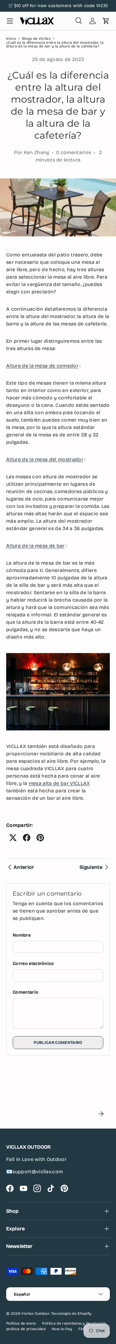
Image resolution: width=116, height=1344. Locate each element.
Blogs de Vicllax (36, 38)
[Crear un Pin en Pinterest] (40, 837)
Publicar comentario (58, 1042)
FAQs (83, 1329)
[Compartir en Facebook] (26, 837)
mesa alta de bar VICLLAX (59, 783)
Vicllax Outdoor (35, 1313)
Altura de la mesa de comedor (42, 366)
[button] (106, 21)
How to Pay (62, 1329)
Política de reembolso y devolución (74, 1323)
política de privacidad (25, 1329)
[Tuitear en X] (13, 837)
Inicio (11, 38)
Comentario (25, 992)
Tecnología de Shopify (71, 1313)
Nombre (22, 935)
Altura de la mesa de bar (35, 546)
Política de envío (21, 1323)
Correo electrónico (33, 963)
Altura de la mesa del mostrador (44, 459)
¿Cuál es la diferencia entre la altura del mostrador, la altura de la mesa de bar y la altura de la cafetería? (55, 44)
